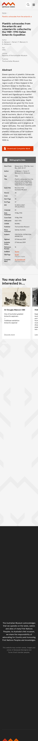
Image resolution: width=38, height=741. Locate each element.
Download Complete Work (18, 148)
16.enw (17, 251)
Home (4, 13)
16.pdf (17, 255)
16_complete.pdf (20, 260)
